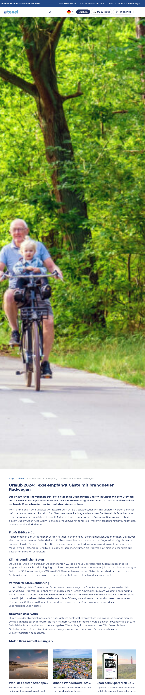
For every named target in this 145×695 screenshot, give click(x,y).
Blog (11, 478)
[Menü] (139, 12)
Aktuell (21, 478)
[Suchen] (50, 12)
